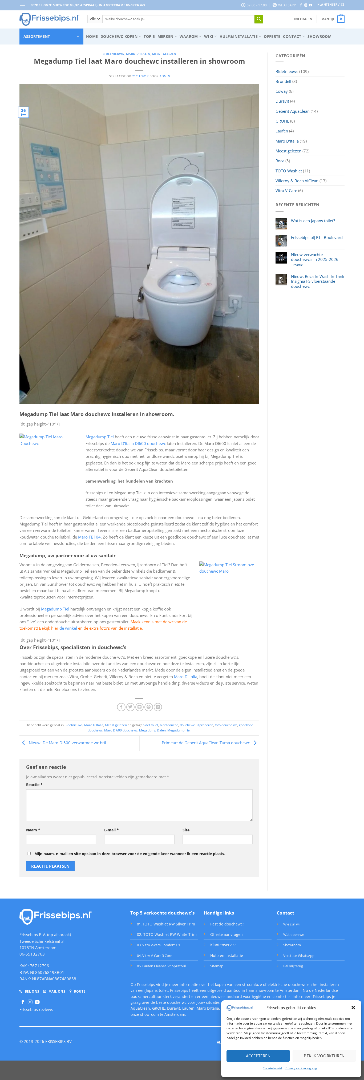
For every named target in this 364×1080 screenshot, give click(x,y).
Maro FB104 (89, 537)
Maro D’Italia (185, 676)
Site (186, 829)
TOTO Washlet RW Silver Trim (168, 924)
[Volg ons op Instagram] (305, 5)
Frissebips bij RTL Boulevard (317, 237)
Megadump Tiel (100, 436)
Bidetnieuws (113, 54)
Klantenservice (223, 944)
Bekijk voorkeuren (324, 1055)
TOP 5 (149, 36)
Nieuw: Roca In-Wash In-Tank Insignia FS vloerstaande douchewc (317, 281)
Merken (165, 36)
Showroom (319, 36)
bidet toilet (150, 725)
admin (165, 76)
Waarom (189, 36)
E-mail (111, 829)
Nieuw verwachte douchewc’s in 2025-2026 (314, 257)
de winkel (68, 628)
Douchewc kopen (118, 36)
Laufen (282, 131)
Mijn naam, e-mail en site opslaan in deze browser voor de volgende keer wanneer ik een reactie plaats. (129, 853)
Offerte (272, 36)
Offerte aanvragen (226, 934)
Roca (280, 160)
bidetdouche (169, 725)
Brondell (283, 81)
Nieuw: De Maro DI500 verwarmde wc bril (67, 743)
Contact (292, 36)
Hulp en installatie (226, 955)
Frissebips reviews (36, 1009)
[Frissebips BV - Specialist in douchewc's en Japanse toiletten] (49, 19)
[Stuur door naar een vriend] (139, 707)
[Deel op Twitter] (130, 707)
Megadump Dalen (152, 730)
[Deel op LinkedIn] (158, 707)
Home (92, 36)
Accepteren (258, 1055)
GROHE (282, 121)
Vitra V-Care (286, 190)
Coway (282, 91)
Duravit (282, 101)
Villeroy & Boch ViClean (297, 180)
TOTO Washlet (289, 170)
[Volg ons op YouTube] (310, 5)
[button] (353, 1007)
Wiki (208, 36)
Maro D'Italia (138, 54)
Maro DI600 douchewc (120, 730)
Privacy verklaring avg (301, 1068)
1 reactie (304, 265)
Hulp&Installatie (239, 36)
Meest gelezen (164, 54)
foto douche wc (226, 725)
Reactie (34, 784)
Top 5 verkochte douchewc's (162, 913)
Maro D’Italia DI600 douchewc (138, 443)
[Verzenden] (258, 19)
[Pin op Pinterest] (148, 707)
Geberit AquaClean (293, 111)
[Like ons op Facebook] (301, 5)
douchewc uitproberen (196, 725)
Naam (33, 829)
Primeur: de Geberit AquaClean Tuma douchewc (206, 743)
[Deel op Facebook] (121, 707)
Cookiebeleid (272, 1068)
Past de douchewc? (227, 924)
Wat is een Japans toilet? (313, 220)
